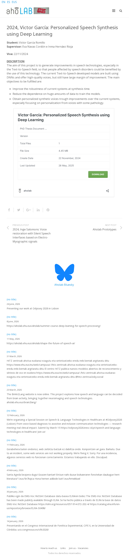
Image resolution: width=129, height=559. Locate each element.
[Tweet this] (19, 210)
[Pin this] (46, 210)
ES (8, 2)
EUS (14, 2)
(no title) (11, 299)
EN (3, 2)
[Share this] (10, 210)
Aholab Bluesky (64, 285)
